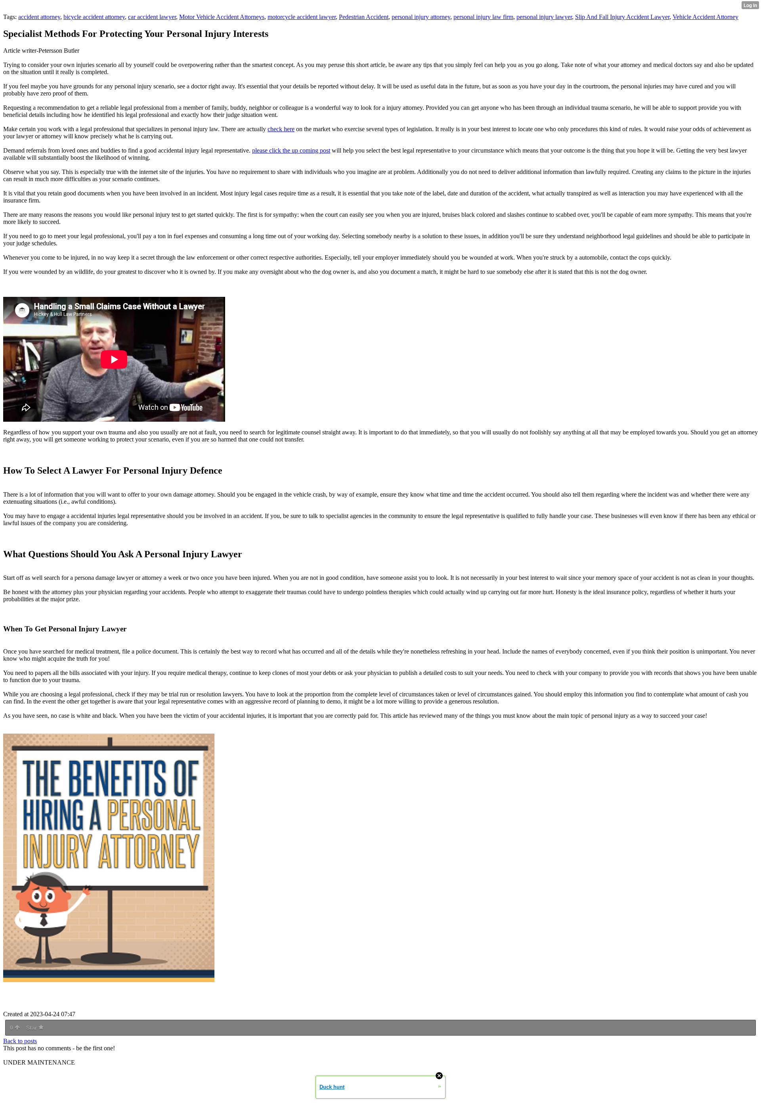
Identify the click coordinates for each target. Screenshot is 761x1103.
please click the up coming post (291, 150)
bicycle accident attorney (94, 16)
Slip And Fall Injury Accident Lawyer (622, 16)
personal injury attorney (421, 16)
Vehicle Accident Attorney (705, 16)
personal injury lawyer (544, 16)
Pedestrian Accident (363, 16)
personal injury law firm (483, 16)
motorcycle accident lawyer (302, 16)
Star (32, 1028)
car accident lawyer (152, 16)
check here (281, 129)
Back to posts (20, 1041)
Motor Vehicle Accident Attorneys (221, 16)
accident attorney (39, 16)
